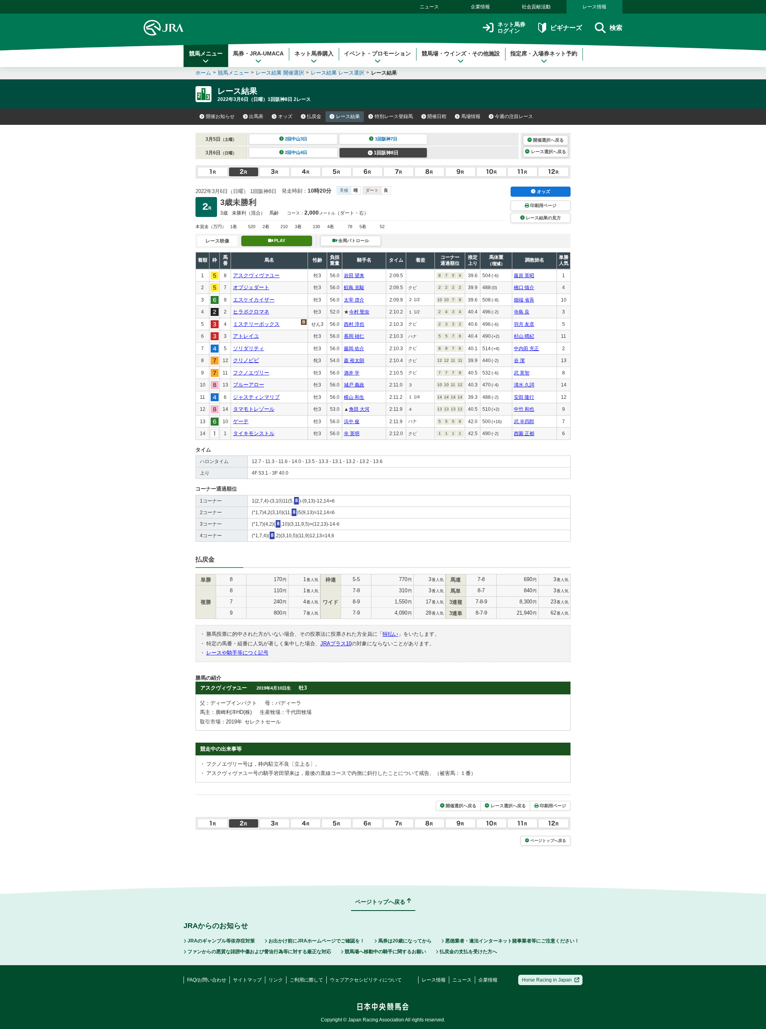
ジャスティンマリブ (256, 397)
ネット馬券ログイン (511, 27)
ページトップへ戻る (548, 840)
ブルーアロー (248, 385)
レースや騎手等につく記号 (237, 653)
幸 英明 (351, 433)
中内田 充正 (526, 348)
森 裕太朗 (354, 360)
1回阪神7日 (386, 138)
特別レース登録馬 (394, 116)
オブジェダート (251, 287)
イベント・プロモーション (377, 53)
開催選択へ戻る (548, 140)
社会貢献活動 (536, 7)
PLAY (279, 240)
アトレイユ (246, 336)
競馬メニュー (206, 53)
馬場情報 (470, 116)
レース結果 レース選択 (337, 73)
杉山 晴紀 (524, 336)
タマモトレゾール (253, 409)
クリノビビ (246, 360)
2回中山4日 (296, 152)
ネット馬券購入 (314, 53)
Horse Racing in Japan (547, 980)
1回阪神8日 (386, 153)
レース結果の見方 (543, 217)
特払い (390, 634)
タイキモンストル (253, 433)
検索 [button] (616, 27)
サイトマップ (247, 980)
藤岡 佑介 (354, 348)
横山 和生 (354, 397)
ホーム (203, 73)
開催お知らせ (220, 116)
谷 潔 (519, 360)
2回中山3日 (296, 138)
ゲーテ (241, 421)
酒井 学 (351, 373)
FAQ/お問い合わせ (206, 980)
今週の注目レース (514, 116)
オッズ (285, 116)
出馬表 (256, 116)
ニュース (429, 7)
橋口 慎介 (524, 287)
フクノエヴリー (251, 373)
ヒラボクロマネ (251, 312)
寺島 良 (521, 312)
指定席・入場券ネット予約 (543, 53)
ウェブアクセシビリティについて (366, 980)
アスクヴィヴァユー (256, 275)
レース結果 (348, 116)
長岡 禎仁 (354, 336)
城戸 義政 (354, 385)
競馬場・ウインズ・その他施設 (461, 53)
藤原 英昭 (524, 275)
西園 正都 (524, 433)
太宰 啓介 (354, 300)
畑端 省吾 (524, 300)
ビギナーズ (566, 27)
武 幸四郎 (524, 421)
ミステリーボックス (256, 324)
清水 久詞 (524, 385)
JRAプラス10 (335, 644)
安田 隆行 (524, 397)
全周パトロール (353, 240)
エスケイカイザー (253, 300)
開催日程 (436, 116)
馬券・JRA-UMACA (258, 53)
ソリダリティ (248, 348)
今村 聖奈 (359, 312)
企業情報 (480, 7)
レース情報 (594, 7)
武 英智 (521, 373)
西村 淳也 (354, 324)
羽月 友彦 (524, 324)
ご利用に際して (306, 980)
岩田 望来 (354, 275)
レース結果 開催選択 (280, 73)
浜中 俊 (351, 421)
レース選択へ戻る (548, 151)
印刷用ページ (543, 205)
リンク (275, 980)
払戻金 (314, 116)
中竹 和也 (524, 409)
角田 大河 (359, 409)
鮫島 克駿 (354, 287)
